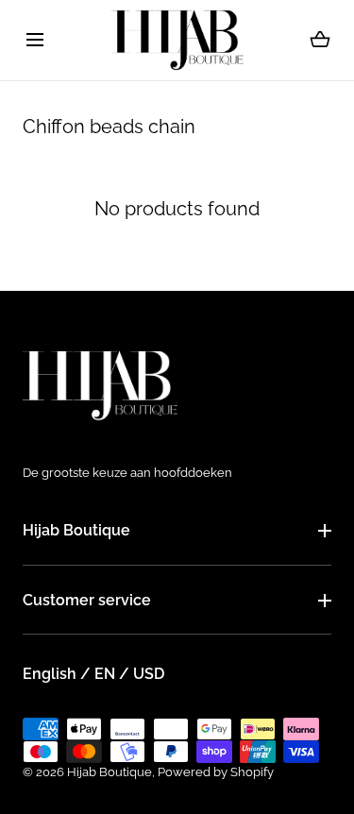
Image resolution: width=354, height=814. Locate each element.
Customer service (87, 600)
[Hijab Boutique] (177, 40)
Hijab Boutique (76, 530)
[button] (34, 40)
